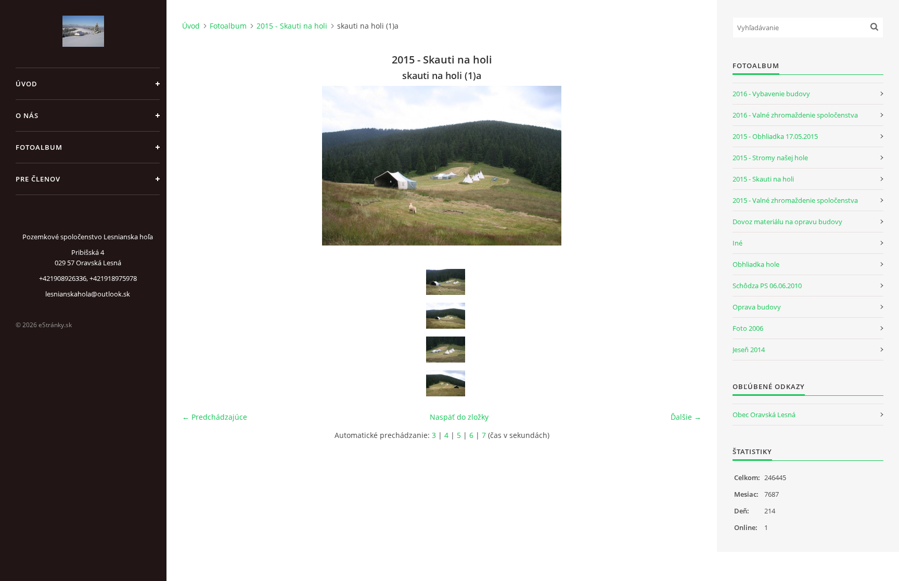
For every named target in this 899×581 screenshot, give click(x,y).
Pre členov (38, 179)
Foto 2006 (748, 328)
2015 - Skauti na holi (291, 26)
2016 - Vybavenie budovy (771, 93)
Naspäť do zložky (459, 417)
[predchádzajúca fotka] (199, 166)
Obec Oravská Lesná (764, 414)
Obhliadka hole (756, 264)
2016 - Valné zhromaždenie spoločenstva (795, 115)
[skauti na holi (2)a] (445, 350)
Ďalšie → (686, 417)
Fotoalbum (39, 147)
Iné (737, 243)
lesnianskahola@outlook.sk (87, 294)
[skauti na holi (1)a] (445, 316)
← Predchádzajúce (214, 417)
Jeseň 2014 (749, 349)
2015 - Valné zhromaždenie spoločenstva (795, 200)
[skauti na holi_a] (445, 282)
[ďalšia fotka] (684, 166)
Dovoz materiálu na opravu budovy (787, 221)
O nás (27, 115)
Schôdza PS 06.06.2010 (767, 285)
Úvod (26, 83)
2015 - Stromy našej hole (770, 157)
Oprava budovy (757, 307)
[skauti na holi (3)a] (445, 383)
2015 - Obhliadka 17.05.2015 (775, 136)
